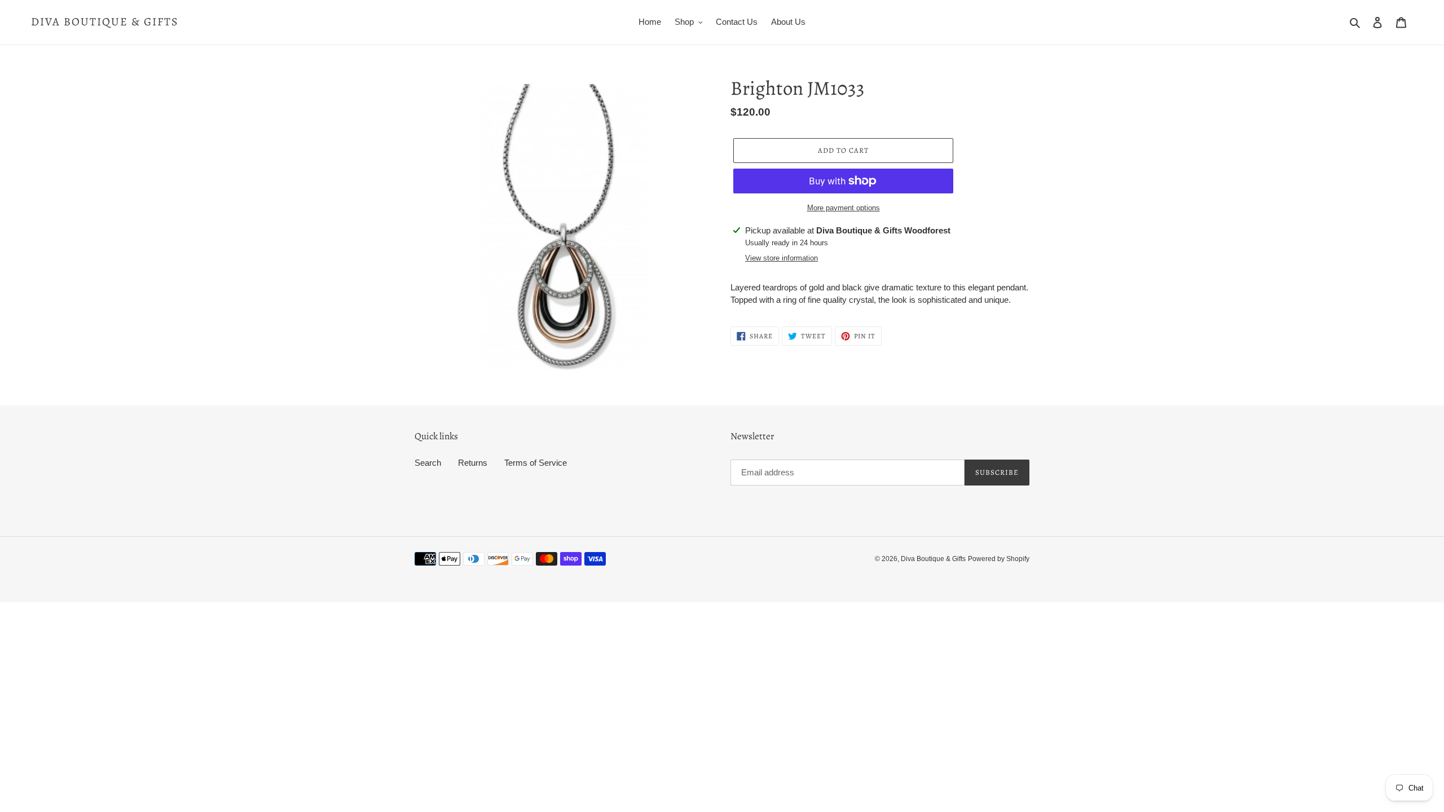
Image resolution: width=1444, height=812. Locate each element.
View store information (781, 258)
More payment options (843, 208)
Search (428, 462)
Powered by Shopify (998, 559)
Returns (472, 462)
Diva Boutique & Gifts (105, 22)
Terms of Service (535, 462)
